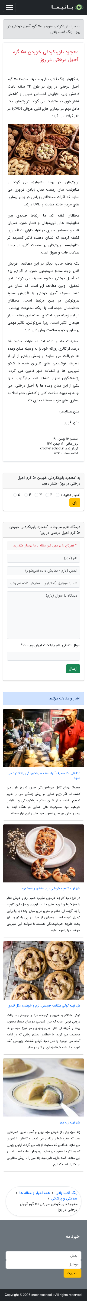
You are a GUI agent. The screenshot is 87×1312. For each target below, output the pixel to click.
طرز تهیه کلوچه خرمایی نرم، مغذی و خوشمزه (51, 888)
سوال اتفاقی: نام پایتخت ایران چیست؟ (50, 645)
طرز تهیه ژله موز (70, 1122)
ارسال (73, 668)
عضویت (72, 1273)
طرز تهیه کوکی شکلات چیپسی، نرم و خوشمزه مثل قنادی (44, 1005)
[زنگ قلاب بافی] (67, 7)
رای (74, 502)
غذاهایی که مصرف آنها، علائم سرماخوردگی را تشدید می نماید (44, 776)
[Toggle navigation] (9, 7)
